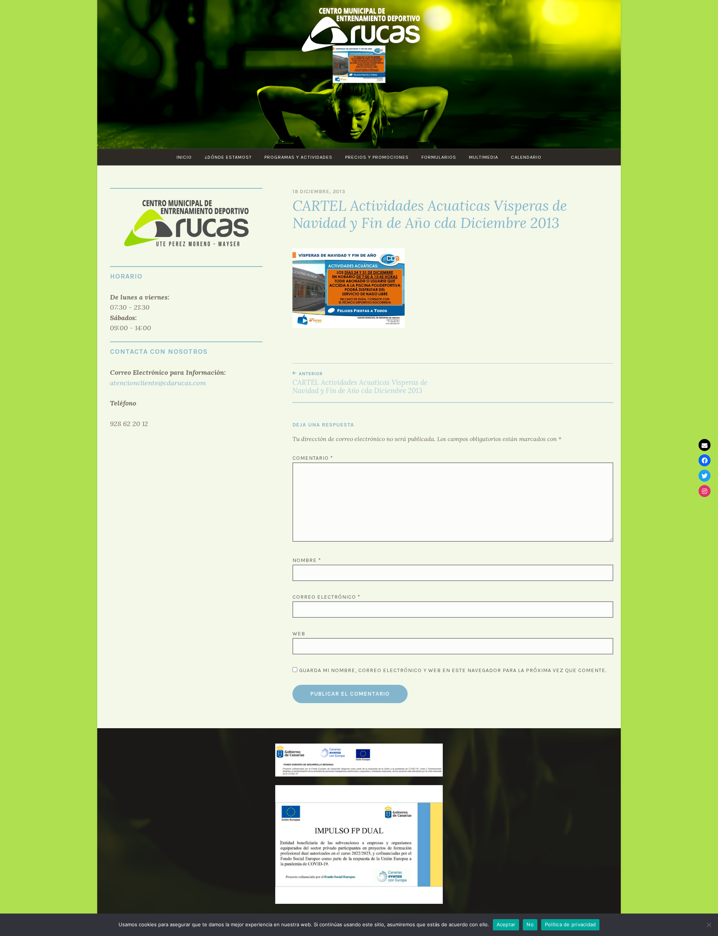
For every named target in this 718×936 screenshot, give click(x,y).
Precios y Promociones (377, 157)
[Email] (705, 445)
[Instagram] (705, 491)
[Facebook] (705, 461)
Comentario (312, 458)
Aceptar (506, 924)
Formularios (438, 157)
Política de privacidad (570, 924)
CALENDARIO (526, 157)
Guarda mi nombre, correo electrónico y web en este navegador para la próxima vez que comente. (453, 670)
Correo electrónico (326, 597)
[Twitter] (705, 476)
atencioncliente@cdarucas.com (158, 383)
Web (298, 633)
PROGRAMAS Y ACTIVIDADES (298, 157)
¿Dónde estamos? (228, 157)
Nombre (306, 560)
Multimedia (483, 157)
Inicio (184, 157)
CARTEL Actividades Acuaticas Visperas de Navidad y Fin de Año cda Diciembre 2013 (359, 383)
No (530, 924)
